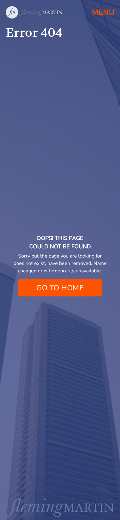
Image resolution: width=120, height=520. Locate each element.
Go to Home (60, 288)
